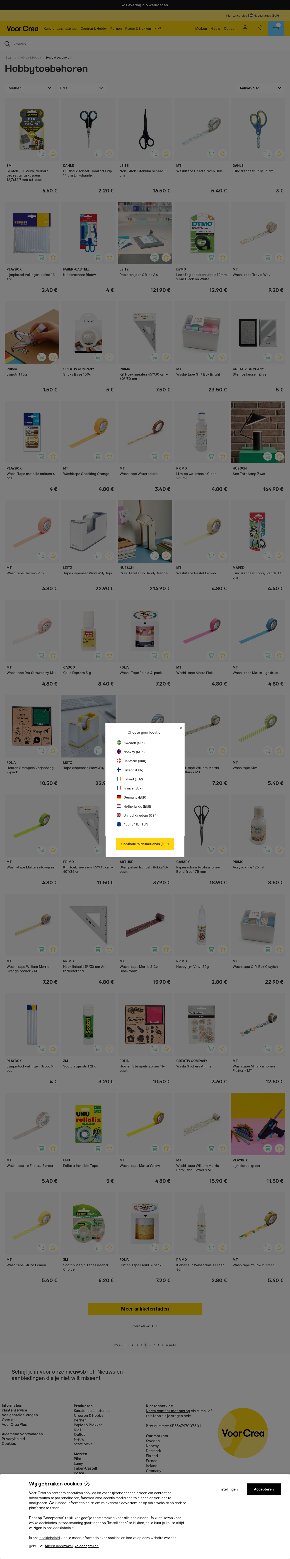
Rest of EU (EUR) (136, 824)
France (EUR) (133, 788)
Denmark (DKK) (134, 761)
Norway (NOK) (134, 752)
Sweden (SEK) (134, 743)
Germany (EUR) (134, 797)
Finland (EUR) (133, 770)
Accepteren (264, 1489)
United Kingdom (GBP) (140, 815)
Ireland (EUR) (133, 779)
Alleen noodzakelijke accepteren (72, 1546)
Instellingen (228, 1489)
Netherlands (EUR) (137, 806)
